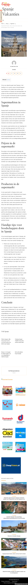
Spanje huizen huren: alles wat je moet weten (14, 553)
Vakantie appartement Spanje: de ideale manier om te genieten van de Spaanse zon (14, 498)
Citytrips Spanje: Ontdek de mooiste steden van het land (19, 341)
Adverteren (14, 581)
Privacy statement (5, 581)
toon (8, 79)
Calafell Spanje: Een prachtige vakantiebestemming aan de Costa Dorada (14, 517)
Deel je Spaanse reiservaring (10, 583)
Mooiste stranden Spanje (14, 536)
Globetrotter (14, 66)
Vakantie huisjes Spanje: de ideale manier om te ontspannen (14, 572)
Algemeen (14, 34)
